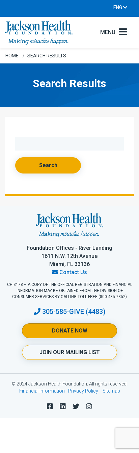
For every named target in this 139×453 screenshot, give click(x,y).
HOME (12, 55)
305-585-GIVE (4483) (74, 312)
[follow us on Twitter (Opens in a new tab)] (76, 406)
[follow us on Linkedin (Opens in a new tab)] (63, 406)
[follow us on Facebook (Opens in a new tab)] (50, 406)
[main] (69, 127)
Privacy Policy (83, 391)
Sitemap (111, 391)
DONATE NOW (69, 330)
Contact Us (73, 272)
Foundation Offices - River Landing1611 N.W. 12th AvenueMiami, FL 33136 (69, 256)
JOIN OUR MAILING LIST (69, 352)
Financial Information (42, 391)
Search (48, 165)
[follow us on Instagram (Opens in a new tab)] (89, 406)
